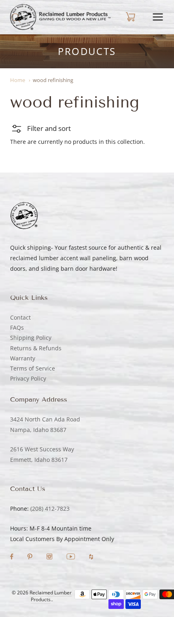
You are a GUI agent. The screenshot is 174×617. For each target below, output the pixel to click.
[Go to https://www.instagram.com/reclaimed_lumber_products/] (50, 557)
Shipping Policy (30, 337)
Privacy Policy (28, 378)
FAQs (17, 327)
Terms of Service (32, 368)
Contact (20, 317)
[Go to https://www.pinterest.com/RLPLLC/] (30, 557)
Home (17, 80)
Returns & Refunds (36, 348)
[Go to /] (60, 17)
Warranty (22, 358)
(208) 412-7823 (50, 508)
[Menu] (158, 17)
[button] (40, 128)
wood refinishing (53, 80)
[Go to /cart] (129, 17)
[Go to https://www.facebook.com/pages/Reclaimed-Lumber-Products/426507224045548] (12, 557)
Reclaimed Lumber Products (51, 596)
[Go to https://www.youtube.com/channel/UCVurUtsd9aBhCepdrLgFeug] (71, 557)
